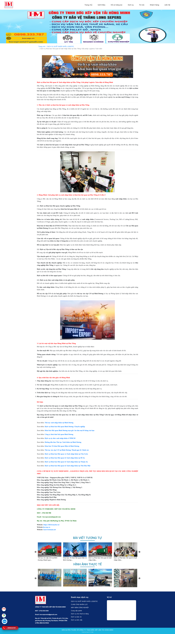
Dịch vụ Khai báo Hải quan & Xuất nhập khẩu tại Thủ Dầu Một (67, 466)
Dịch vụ (131, 5)
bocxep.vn (46, 527)
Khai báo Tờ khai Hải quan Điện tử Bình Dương (62, 446)
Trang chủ (88, 5)
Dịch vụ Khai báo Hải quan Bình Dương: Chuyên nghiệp (65, 426)
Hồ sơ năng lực (116, 5)
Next (139, 552)
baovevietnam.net (49, 529)
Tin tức (141, 5)
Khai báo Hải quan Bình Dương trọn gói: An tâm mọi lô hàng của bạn (69, 430)
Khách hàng (154, 5)
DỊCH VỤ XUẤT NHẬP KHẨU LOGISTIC (60, 46)
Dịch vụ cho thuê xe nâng (80, 614)
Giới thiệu (101, 5)
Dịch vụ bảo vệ (76, 617)
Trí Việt (91, 632)
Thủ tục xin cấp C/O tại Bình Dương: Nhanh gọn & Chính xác (67, 450)
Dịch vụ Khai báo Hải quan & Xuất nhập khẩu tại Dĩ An (65, 458)
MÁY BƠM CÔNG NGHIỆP (80, 607)
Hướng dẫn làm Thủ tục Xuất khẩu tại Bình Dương (63, 442)
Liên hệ (167, 5)
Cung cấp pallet (76, 611)
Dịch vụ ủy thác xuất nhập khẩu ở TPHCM (60, 438)
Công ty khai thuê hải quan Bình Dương (59, 434)
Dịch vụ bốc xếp (76, 620)
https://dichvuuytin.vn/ (51, 525)
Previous (35, 552)
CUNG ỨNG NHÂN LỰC (79, 604)
